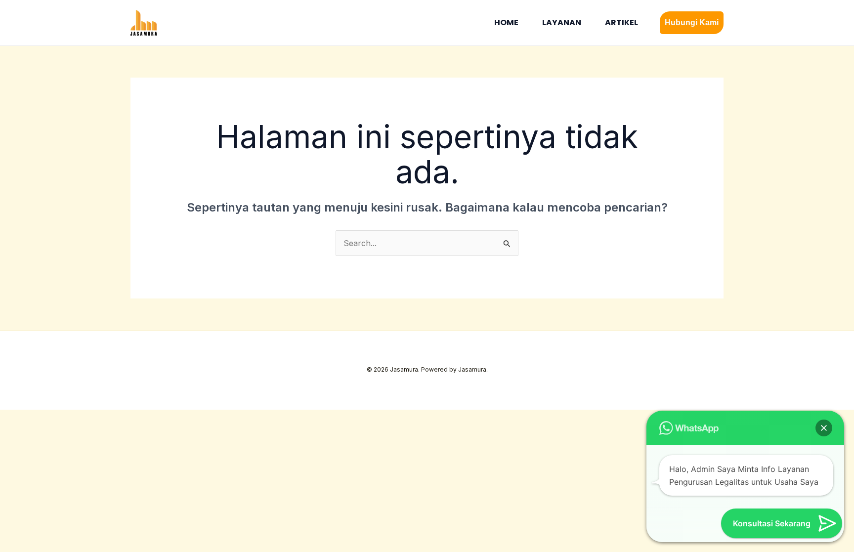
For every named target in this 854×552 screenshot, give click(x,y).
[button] (692, 22)
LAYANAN (561, 22)
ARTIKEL (621, 22)
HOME (506, 22)
